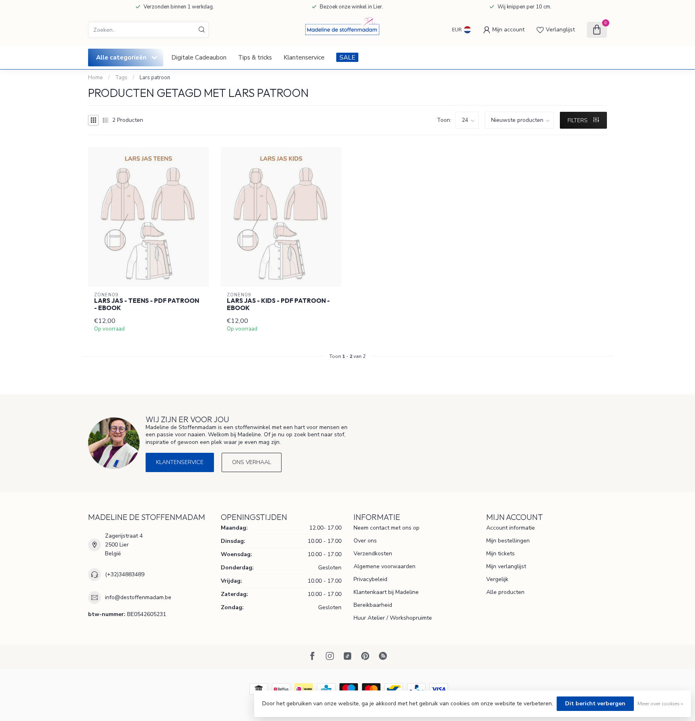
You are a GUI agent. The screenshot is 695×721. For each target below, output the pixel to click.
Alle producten (505, 592)
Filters (578, 120)
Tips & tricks (255, 57)
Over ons (365, 540)
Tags (121, 77)
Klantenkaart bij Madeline (386, 592)
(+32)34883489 (124, 574)
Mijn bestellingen (508, 540)
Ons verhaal (251, 462)
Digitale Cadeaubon (198, 57)
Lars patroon (155, 77)
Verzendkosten (373, 553)
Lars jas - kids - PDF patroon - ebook (278, 304)
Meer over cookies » (660, 703)
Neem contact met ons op (386, 528)
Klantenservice (304, 57)
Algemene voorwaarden (384, 566)
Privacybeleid (370, 579)
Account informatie (510, 528)
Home (95, 77)
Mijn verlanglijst (506, 566)
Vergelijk (497, 579)
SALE (347, 57)
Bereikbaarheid (373, 605)
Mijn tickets (500, 553)
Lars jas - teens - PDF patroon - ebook (146, 304)
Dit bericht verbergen (595, 703)
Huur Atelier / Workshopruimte (393, 618)
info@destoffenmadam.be (138, 597)
